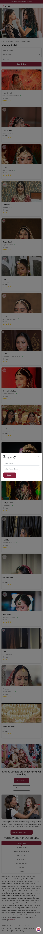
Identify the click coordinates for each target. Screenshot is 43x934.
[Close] (38, 456)
